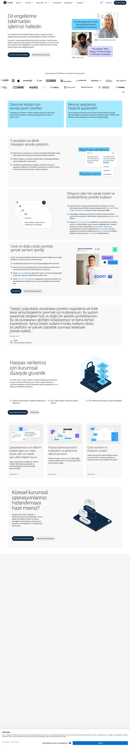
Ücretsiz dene (120, 3)
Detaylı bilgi (16, 291)
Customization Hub (83, 222)
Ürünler (18, 3)
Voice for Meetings (24, 273)
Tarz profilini (93, 233)
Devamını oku (14, 336)
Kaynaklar (80, 3)
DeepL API (113, 216)
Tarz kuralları (103, 229)
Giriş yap (109, 3)
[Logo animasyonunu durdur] (123, 92)
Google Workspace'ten (78, 210)
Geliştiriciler (41, 3)
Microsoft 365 (111, 208)
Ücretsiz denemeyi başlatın (18, 55)
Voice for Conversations (26, 279)
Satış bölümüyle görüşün (41, 55)
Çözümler (28, 3)
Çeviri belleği (103, 231)
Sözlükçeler (99, 227)
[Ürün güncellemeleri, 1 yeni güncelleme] (101, 2)
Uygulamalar (68, 3)
